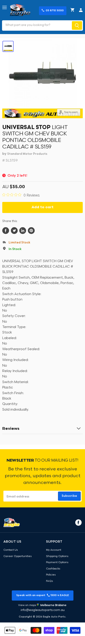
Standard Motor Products (27, 154)
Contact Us (10, 550)
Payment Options (57, 562)
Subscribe (69, 496)
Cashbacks (53, 568)
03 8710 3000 (55, 10)
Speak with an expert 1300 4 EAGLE (42, 595)
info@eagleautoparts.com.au (43, 610)
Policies (51, 575)
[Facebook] (78, 522)
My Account (53, 550)
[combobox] (36, 25)
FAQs (49, 581)
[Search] (77, 25)
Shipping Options (57, 556)
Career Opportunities (17, 556)
